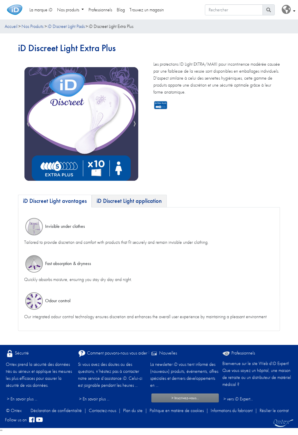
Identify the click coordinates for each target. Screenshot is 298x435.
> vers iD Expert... (238, 399)
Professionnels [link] (100, 10)
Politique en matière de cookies (177, 410)
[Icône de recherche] (268, 9)
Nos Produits (32, 26)
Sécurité (21, 353)
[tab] (55, 201)
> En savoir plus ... (22, 399)
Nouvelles (167, 353)
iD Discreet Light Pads (66, 26)
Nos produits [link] (68, 10)
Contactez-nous (102, 410)
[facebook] (32, 419)
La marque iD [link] (40, 10)
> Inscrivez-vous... (185, 397)
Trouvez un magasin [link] (147, 10)
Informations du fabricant (232, 410)
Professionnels (242, 353)
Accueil (11, 26)
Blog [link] (121, 10)
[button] (288, 9)
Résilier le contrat (274, 410)
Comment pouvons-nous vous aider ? (118, 353)
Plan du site (133, 410)
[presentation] (28, 124)
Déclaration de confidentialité (56, 410)
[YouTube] (39, 419)
